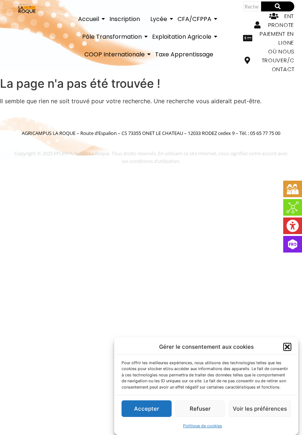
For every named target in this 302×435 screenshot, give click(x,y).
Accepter (146, 408)
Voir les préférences (260, 408)
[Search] (277, 6)
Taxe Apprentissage (184, 54)
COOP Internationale (114, 54)
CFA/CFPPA (194, 19)
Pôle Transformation (112, 36)
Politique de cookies (202, 425)
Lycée (158, 19)
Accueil (88, 19)
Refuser (200, 408)
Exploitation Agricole (181, 36)
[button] (287, 347)
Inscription (124, 19)
